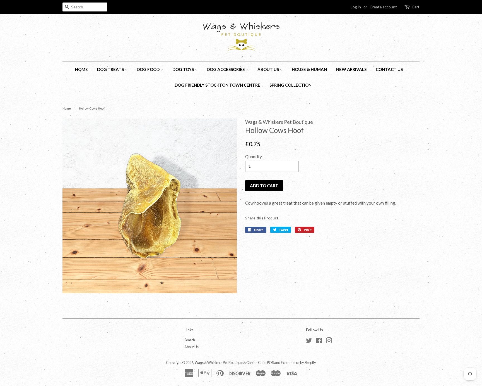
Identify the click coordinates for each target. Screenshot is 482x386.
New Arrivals (351, 69)
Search (189, 340)
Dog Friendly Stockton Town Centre (217, 84)
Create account (383, 6)
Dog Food (148, 69)
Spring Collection (290, 84)
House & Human (309, 69)
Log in (356, 6)
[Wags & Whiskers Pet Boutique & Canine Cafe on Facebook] (319, 341)
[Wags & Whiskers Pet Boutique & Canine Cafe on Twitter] (309, 341)
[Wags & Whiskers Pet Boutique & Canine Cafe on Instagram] (329, 341)
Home (81, 69)
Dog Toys (183, 69)
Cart (416, 6)
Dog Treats (111, 69)
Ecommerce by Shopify (298, 362)
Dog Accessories (226, 69)
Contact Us (389, 69)
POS (270, 362)
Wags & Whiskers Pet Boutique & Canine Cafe (230, 362)
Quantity (253, 156)
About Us (268, 69)
